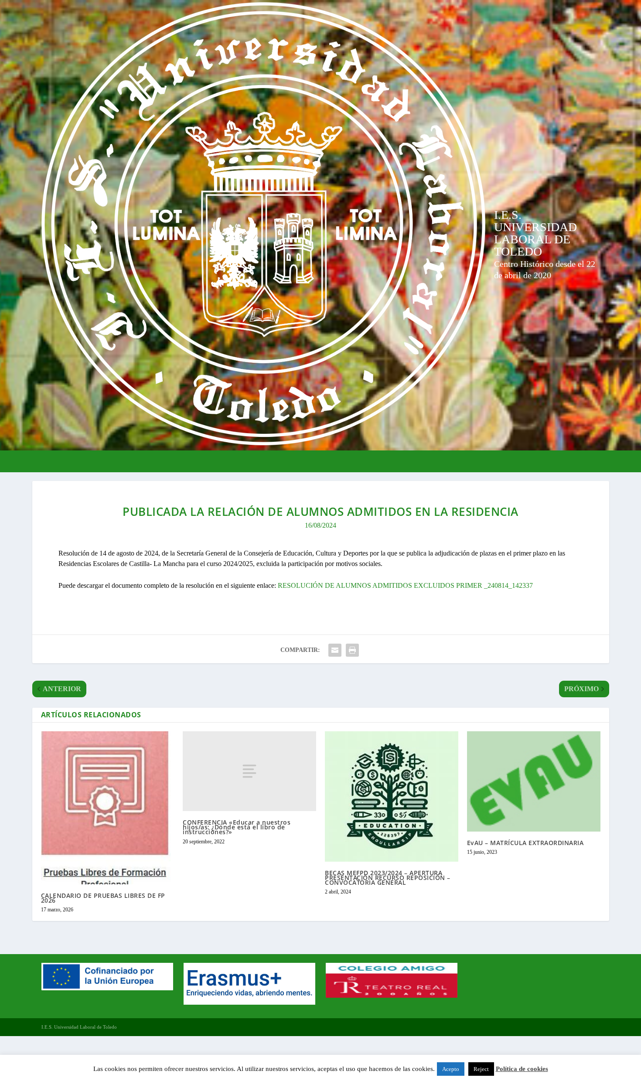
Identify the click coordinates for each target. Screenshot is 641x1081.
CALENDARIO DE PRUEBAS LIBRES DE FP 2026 (103, 897)
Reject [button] (481, 1069)
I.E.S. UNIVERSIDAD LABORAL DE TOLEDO (535, 233)
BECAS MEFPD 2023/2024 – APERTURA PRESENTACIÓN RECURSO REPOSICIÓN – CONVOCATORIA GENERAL (387, 878)
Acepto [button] (450, 1069)
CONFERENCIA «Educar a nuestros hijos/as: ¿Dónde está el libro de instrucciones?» (236, 827)
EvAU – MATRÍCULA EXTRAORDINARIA (525, 843)
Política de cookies (522, 1068)
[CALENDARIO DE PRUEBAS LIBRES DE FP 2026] (107, 807)
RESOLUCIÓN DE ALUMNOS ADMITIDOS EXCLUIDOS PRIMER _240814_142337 (405, 585)
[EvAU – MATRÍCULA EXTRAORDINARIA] (533, 781)
